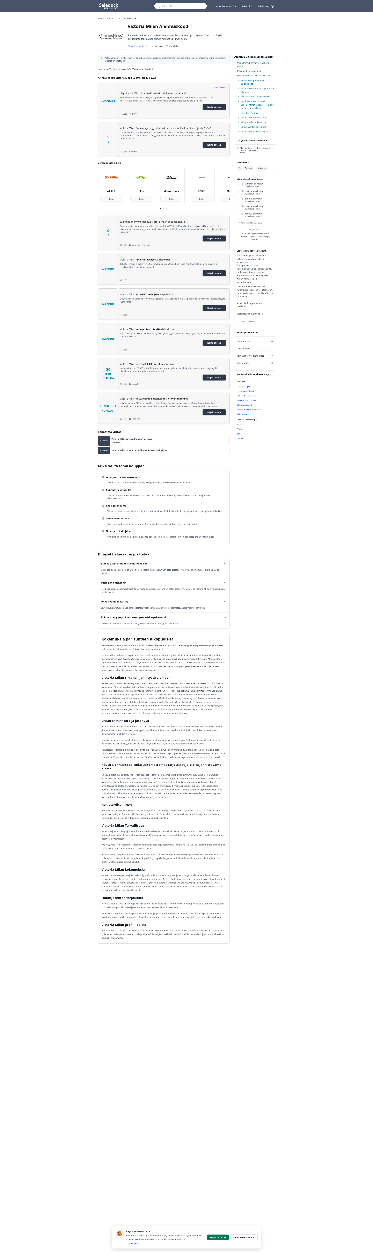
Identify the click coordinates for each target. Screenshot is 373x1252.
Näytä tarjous (214, 107)
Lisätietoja (131, 1243)
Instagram (262, 168)
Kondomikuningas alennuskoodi (249, 409)
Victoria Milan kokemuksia (253, 122)
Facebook (249, 168)
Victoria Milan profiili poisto (254, 131)
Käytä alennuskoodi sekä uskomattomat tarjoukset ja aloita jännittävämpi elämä (257, 105)
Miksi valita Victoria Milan (249, 71)
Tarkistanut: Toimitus (247, 321)
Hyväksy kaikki (218, 1237)
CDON (239, 429)
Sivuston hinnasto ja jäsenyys (255, 96)
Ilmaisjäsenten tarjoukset (253, 127)
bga (238, 434)
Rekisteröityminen (250, 113)
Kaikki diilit (247, 6)
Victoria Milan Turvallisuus (254, 117)
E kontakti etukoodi (244, 405)
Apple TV (240, 424)
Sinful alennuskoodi (245, 414)
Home (101, 18)
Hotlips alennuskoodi (245, 391)
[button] (266, 6)
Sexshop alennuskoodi (246, 396)
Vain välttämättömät (244, 1237)
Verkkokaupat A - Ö (225, 6)
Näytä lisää (254, 229)
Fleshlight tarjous (244, 386)
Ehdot (125, 113)
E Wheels (240, 438)
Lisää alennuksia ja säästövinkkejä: (254, 75)
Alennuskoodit (114, 18)
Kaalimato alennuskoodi (246, 400)
